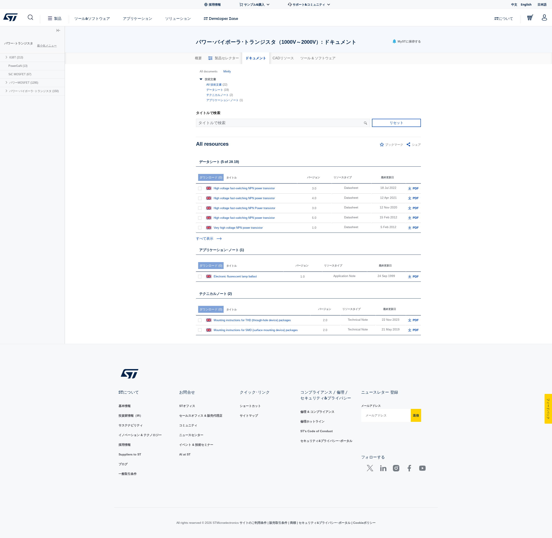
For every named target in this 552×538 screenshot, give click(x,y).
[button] (30, 17)
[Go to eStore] (530, 17)
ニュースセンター (191, 435)
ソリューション (178, 18)
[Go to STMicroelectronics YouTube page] (422, 469)
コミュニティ (188, 425)
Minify (227, 71)
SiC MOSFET (19, 74)
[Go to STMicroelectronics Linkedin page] (383, 469)
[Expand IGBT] (7, 57)
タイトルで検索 (208, 113)
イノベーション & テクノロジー (140, 435)
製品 (57, 18)
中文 (514, 4)
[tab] (198, 58)
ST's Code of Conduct (316, 431)
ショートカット (250, 406)
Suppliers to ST (130, 454)
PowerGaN (17, 65)
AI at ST (185, 454)
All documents (209, 71)
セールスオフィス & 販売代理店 (200, 415)
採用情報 (125, 444)
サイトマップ (249, 415)
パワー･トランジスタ (18, 43)
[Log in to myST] (544, 17)
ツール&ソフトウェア (92, 18)
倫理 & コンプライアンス (317, 411)
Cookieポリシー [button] (364, 522)
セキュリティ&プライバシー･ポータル (326, 441)
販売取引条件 (278, 522)
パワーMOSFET (23, 82)
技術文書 (210, 79)
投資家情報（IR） (131, 415)
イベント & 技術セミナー (196, 444)
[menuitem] (32, 57)
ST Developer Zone (221, 18)
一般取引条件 (128, 473)
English (526, 4)
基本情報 (125, 406)
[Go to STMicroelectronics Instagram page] (396, 469)
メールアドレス (371, 405)
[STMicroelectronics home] (11, 17)
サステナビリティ (131, 425)
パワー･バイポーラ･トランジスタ (34, 91)
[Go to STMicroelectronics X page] (371, 469)
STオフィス (187, 406)
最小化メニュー (47, 45)
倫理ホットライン (312, 421)
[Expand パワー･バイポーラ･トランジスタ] (7, 91)
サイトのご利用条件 (254, 522)
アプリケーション (137, 18)
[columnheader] (246, 174)
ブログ (123, 464)
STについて (503, 18)
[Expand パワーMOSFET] (7, 82)
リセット (396, 123)
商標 (293, 522)
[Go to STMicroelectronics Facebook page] (409, 469)
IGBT (16, 57)
